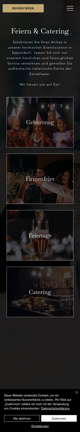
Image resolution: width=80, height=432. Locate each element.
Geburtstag (40, 122)
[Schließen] (74, 395)
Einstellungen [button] (40, 426)
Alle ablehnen (22, 418)
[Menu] (70, 8)
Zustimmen (59, 418)
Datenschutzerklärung (55, 408)
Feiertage (40, 235)
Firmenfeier (40, 178)
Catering (40, 292)
